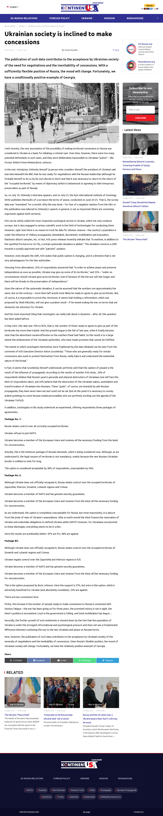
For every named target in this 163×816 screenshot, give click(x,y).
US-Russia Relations (24, 18)
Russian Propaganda (126, 790)
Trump (60, 797)
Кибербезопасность (111, 797)
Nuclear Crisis (77, 790)
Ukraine (87, 18)
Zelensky (74, 797)
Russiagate (106, 790)
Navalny (43, 790)
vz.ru (117, 50)
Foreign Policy (59, 18)
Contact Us (139, 812)
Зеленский (89, 797)
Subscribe (140, 118)
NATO (30, 790)
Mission (109, 18)
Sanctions (46, 797)
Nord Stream (59, 790)
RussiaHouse (135, 18)
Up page (86, 812)
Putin (92, 790)
